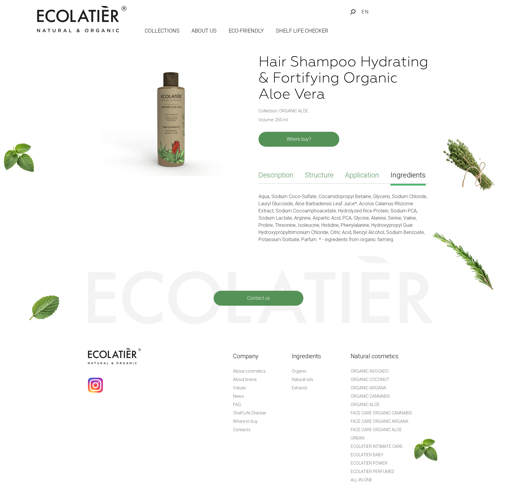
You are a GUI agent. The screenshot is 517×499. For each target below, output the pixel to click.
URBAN (357, 438)
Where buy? (299, 139)
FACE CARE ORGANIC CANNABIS (381, 413)
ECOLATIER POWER (369, 463)
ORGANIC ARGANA (368, 387)
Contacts (241, 429)
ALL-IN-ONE (361, 479)
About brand (244, 379)
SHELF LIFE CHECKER (302, 30)
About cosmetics (249, 371)
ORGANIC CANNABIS (370, 396)
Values (239, 387)
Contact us (258, 298)
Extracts (299, 387)
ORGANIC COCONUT (370, 379)
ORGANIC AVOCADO (370, 371)
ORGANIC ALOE (365, 404)
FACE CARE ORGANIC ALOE (376, 429)
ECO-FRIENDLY (246, 30)
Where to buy (245, 421)
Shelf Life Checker (249, 413)
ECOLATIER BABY (367, 454)
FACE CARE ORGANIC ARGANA (379, 421)
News (238, 396)
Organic (299, 371)
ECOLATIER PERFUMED (372, 471)
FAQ (237, 404)
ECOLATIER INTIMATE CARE (377, 446)
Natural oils (302, 379)
